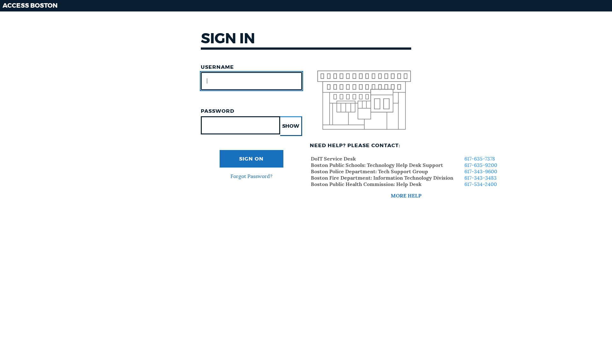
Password (217, 111)
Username (217, 67)
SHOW (290, 126)
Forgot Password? (251, 176)
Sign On (251, 158)
